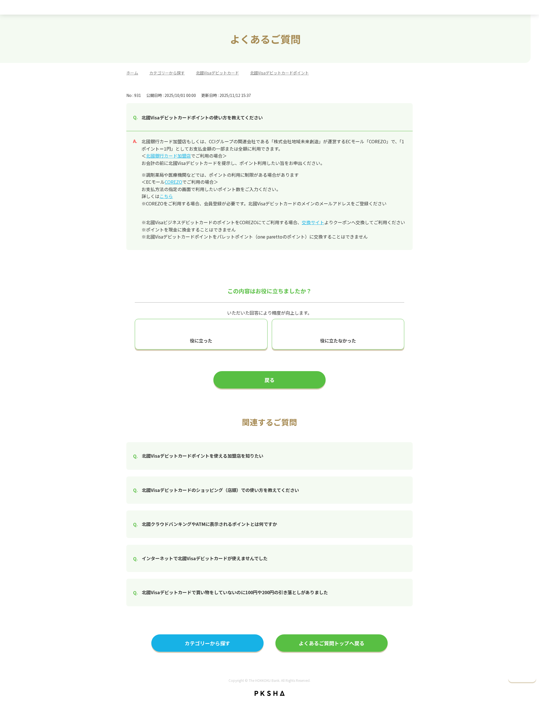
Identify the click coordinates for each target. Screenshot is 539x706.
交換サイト (313, 222)
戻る (269, 379)
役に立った (201, 340)
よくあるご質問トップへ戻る (331, 643)
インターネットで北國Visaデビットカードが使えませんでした (205, 558)
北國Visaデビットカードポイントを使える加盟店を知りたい (202, 455)
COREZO (173, 181)
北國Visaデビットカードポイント (279, 73)
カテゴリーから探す (167, 73)
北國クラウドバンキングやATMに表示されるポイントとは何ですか (209, 524)
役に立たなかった (338, 340)
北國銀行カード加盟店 (168, 155)
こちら (166, 196)
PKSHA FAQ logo (270, 693)
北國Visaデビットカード (217, 73)
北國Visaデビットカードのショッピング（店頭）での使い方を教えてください (220, 490)
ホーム (132, 73)
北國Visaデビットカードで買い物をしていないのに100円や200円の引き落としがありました (235, 592)
